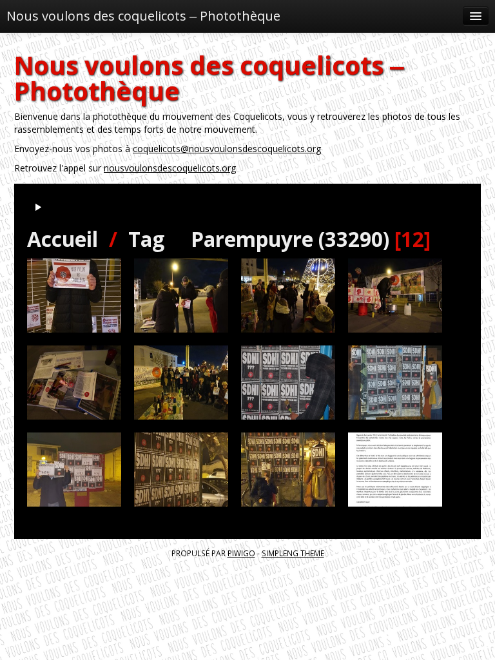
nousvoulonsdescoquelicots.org (170, 168)
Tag (146, 239)
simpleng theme (293, 553)
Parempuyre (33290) (290, 239)
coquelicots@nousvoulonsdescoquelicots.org (227, 148)
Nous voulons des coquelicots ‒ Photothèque (143, 15)
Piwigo (241, 553)
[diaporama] (38, 208)
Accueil (62, 239)
